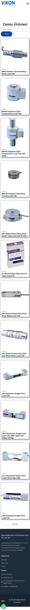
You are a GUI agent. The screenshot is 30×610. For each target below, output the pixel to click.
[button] (3, 606)
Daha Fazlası (15, 524)
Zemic (4, 69)
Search (7, 34)
